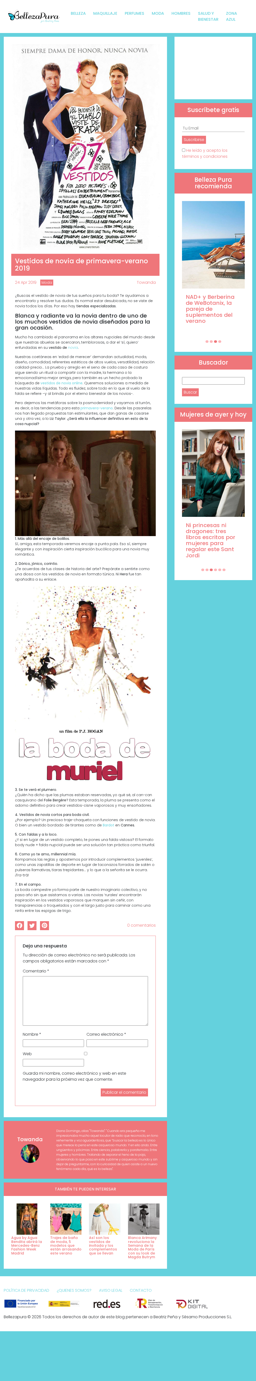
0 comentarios (141, 925)
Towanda (146, 282)
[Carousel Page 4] (219, 341)
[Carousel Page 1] (207, 341)
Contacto (141, 1290)
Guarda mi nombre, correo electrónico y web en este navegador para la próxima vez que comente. (74, 1076)
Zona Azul (231, 16)
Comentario (36, 971)
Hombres (181, 13)
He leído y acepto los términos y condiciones (205, 153)
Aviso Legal (110, 1290)
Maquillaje (105, 13)
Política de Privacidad (26, 1290)
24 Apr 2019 (25, 282)
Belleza (78, 13)
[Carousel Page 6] (224, 570)
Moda (158, 13)
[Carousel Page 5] (219, 570)
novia (73, 347)
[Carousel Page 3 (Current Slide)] (215, 341)
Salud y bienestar (208, 16)
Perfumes (134, 13)
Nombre (32, 1034)
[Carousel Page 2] (211, 341)
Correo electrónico (106, 1034)
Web (27, 1054)
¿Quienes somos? (74, 1290)
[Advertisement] (213, 68)
